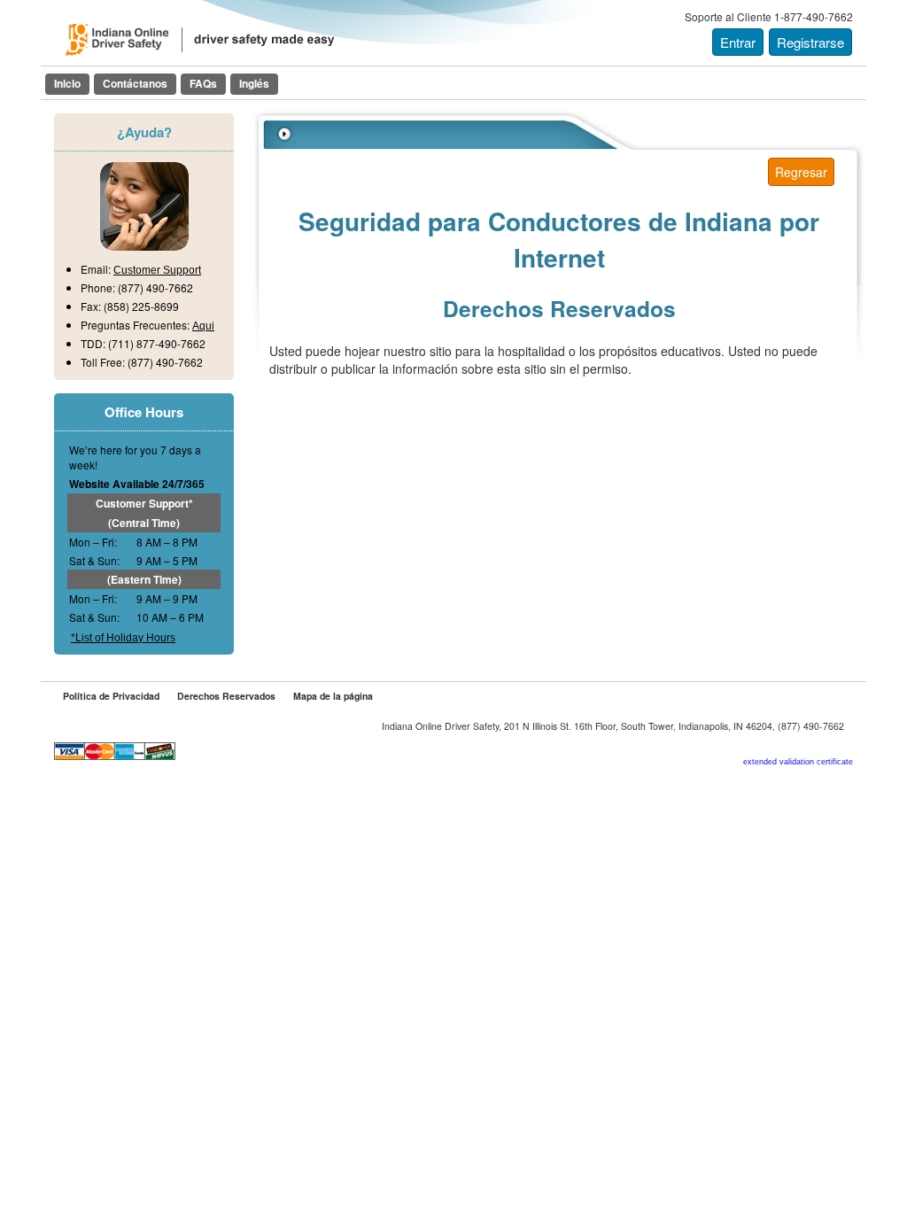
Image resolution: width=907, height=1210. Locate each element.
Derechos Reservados (226, 695)
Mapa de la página (333, 695)
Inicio (67, 83)
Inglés (254, 83)
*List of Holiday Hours (123, 638)
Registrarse (810, 42)
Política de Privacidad (111, 695)
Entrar (738, 42)
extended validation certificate (798, 761)
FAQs (203, 83)
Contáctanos (135, 83)
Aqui (203, 326)
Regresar (801, 172)
